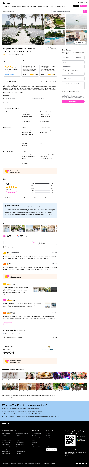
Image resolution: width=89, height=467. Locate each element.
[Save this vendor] (47, 48)
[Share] (44, 49)
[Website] (53, 82)
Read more (6, 95)
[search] (34, 243)
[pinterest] (50, 82)
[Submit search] (85, 11)
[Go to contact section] (56, 82)
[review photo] (6, 228)
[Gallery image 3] (54, 37)
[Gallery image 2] (54, 21)
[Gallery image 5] (76, 37)
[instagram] (47, 82)
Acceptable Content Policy (77, 96)
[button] (47, 243)
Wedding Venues (14, 395)
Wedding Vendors (6, 395)
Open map (54, 337)
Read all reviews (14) (9, 74)
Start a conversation (15, 172)
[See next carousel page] (56, 228)
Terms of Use (82, 92)
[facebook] (41, 82)
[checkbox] (63, 70)
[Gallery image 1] (23, 29)
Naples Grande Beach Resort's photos (10, 397)
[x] (44, 82)
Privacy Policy (68, 97)
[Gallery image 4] (76, 21)
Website (8, 349)
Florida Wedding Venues (24, 395)
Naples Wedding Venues (8, 11)
